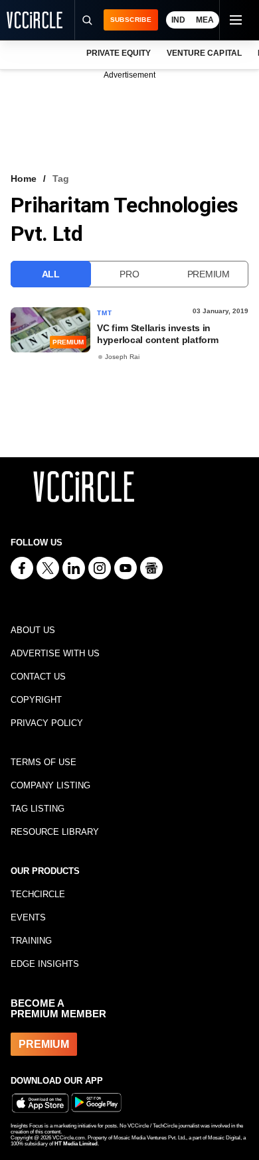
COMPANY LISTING (50, 785)
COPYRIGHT (36, 700)
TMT (105, 313)
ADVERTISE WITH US (55, 653)
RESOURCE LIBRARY (55, 832)
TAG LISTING (37, 809)
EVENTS (28, 917)
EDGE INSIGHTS (45, 964)
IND (178, 20)
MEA (205, 20)
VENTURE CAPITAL (204, 53)
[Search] (87, 20)
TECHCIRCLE (38, 894)
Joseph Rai (122, 356)
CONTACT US (38, 677)
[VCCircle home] (34, 20)
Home (24, 178)
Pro (129, 274)
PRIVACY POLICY (47, 723)
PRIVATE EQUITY (118, 53)
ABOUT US (33, 630)
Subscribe (130, 19)
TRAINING (31, 941)
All (51, 274)
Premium (208, 274)
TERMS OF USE (43, 762)
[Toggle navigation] (235, 20)
